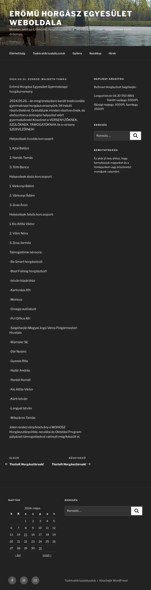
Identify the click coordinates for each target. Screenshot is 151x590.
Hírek (112, 53)
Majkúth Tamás (54, 79)
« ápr (18, 555)
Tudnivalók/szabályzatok (49, 53)
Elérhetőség (17, 53)
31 (40, 548)
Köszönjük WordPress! (113, 580)
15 (25, 534)
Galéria (77, 53)
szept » (47, 555)
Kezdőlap (95, 53)
